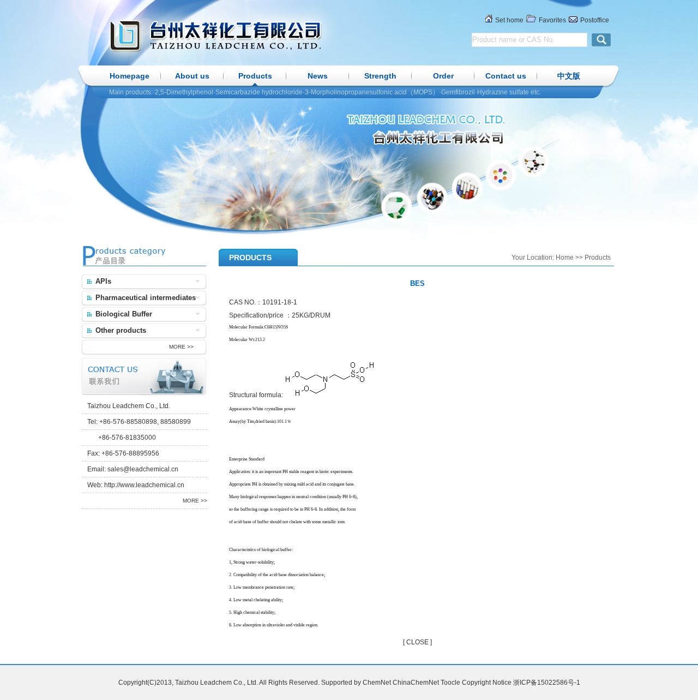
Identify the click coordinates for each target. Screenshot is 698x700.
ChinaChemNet (416, 682)
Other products (120, 330)
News (318, 75)
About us (192, 75)
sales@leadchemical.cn (142, 469)
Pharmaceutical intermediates (145, 298)
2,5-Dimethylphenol (184, 92)
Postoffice (594, 20)
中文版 (568, 75)
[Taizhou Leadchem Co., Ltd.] (254, 35)
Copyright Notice (487, 682)
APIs (103, 281)
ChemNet (377, 682)
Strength (380, 75)
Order (443, 75)
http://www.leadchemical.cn (144, 485)
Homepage (129, 75)
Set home (509, 20)
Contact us (505, 75)
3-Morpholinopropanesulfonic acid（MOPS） (372, 92)
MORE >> (181, 347)
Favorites (552, 20)
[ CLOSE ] (417, 642)
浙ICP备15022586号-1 (546, 682)
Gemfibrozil (458, 92)
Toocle (450, 682)
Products (255, 75)
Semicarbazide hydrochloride (259, 92)
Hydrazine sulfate (503, 92)
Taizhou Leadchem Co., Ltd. (128, 406)
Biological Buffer (123, 314)
